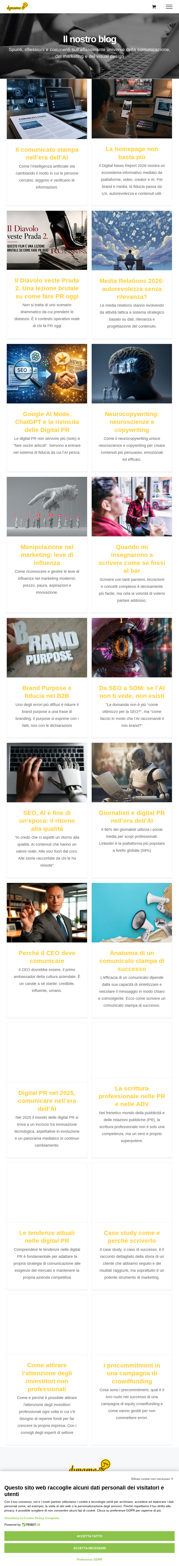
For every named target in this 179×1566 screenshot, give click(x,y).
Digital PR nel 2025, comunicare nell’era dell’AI (39, 1044)
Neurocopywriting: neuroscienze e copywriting (124, 361)
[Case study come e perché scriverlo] (132, 1192)
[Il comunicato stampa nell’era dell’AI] (47, 109)
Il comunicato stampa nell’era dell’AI (39, 100)
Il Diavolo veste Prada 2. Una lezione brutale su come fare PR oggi (39, 228)
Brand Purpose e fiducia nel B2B (39, 639)
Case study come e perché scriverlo (124, 1184)
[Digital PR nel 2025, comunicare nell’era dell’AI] (47, 1052)
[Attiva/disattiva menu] (169, 7)
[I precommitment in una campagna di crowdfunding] (132, 1325)
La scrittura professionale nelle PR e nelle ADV (124, 1041)
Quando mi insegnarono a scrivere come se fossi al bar (124, 494)
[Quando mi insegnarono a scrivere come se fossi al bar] (132, 506)
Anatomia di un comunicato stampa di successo (124, 900)
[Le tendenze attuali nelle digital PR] (47, 1192)
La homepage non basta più (124, 100)
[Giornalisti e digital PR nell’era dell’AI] (132, 772)
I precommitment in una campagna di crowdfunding (124, 1312)
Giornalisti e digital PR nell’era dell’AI (124, 764)
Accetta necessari (89, 1548)
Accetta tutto (89, 1536)
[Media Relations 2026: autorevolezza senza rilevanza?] (132, 240)
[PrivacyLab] (30, 1524)
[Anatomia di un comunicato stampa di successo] (132, 912)
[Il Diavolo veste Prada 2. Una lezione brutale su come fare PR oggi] (47, 240)
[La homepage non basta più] (132, 108)
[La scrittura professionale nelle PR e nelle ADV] (132, 1050)
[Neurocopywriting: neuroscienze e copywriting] (132, 373)
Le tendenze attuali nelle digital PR (39, 1184)
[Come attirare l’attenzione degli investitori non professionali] (47, 1325)
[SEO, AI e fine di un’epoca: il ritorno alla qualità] (47, 772)
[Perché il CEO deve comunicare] (47, 912)
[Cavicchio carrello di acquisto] (154, 6)
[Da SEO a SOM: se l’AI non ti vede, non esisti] (132, 647)
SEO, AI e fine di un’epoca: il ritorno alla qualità (39, 764)
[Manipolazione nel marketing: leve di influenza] (47, 506)
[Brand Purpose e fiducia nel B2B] (47, 647)
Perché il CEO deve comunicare (39, 904)
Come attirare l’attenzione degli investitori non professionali (39, 1312)
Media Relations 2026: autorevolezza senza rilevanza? (124, 228)
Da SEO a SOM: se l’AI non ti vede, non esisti (124, 639)
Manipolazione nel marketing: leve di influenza (39, 494)
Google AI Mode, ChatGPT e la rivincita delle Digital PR (39, 361)
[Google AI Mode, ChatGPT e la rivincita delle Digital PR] (47, 373)
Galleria (55, 100)
